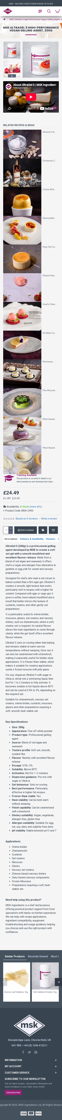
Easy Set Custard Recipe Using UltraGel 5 (50, 246)
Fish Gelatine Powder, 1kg (45, 992)
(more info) (36, 506)
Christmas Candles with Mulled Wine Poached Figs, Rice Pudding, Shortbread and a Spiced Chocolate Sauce (50, 160)
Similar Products (15, 956)
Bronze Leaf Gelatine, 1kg (16, 992)
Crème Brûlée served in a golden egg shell (50, 189)
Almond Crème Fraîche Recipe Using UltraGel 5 (50, 132)
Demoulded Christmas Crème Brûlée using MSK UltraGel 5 (50, 218)
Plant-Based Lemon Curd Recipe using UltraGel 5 (50, 447)
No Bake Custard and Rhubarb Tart (50, 333)
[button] (12, 42)
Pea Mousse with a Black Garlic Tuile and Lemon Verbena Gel (50, 390)
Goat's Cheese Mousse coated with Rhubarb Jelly (50, 304)
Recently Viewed (38, 956)
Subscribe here (13, 1092)
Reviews (50, 539)
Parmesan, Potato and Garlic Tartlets (50, 361)
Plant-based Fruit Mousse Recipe (50, 419)
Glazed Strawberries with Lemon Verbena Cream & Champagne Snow (50, 275)
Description (10, 539)
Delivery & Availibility (32, 539)
